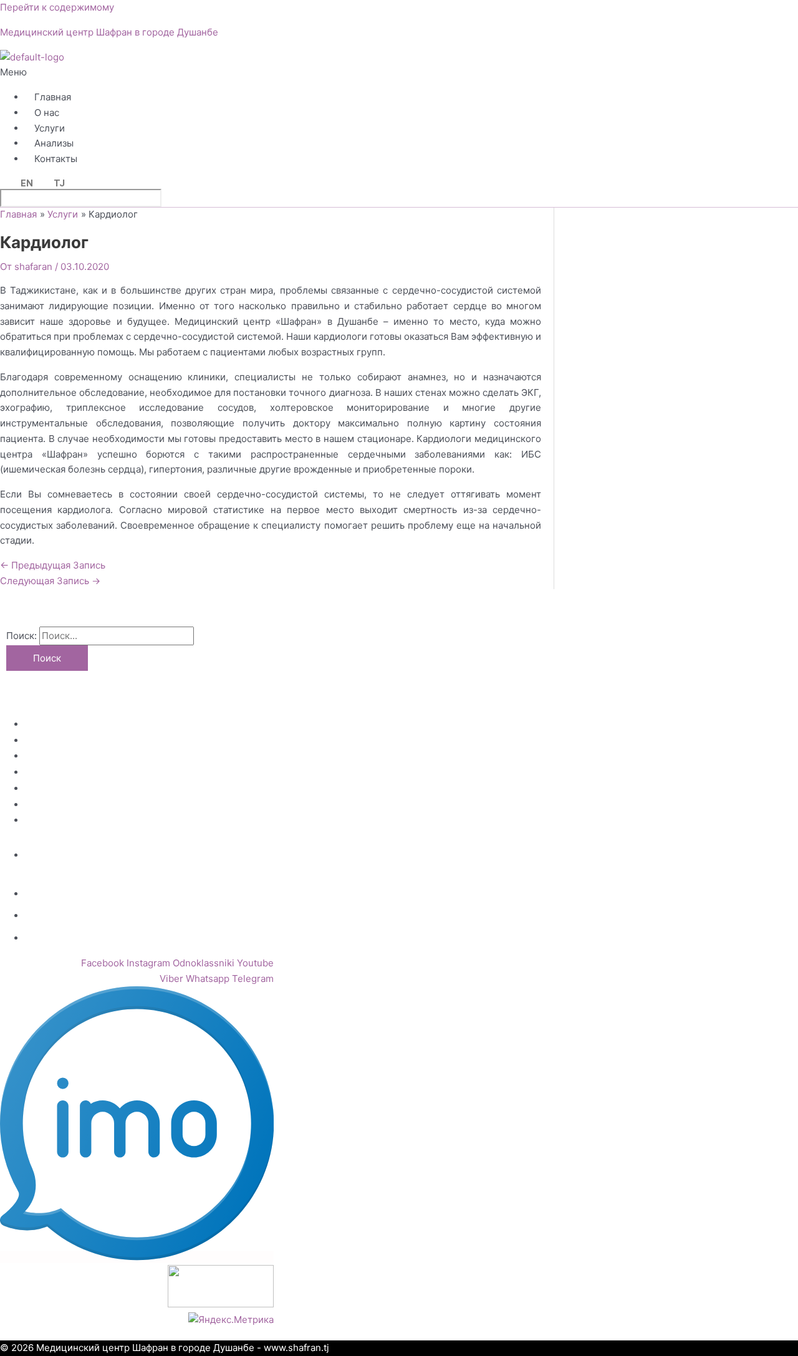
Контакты (55, 159)
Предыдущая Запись (52, 565)
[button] (238, 72)
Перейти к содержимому (57, 7)
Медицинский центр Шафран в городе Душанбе (109, 32)
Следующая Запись (50, 581)
